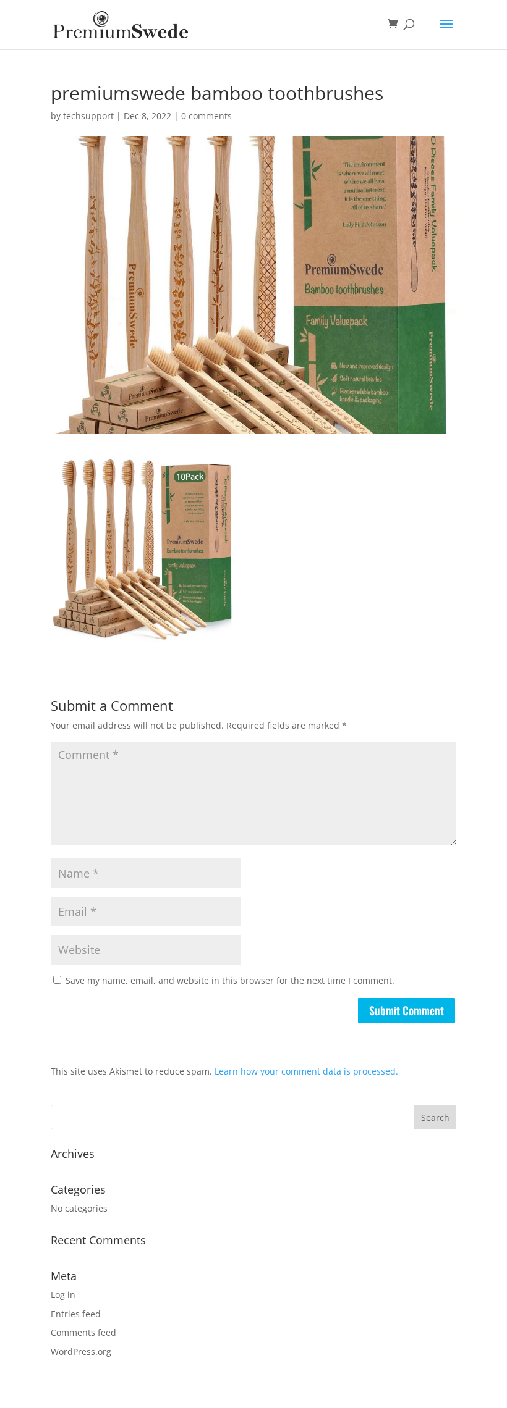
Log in (63, 1295)
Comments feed (83, 1332)
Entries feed (76, 1314)
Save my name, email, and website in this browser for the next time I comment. (230, 980)
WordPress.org (81, 1351)
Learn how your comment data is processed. (306, 1071)
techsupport (88, 116)
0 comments (206, 116)
